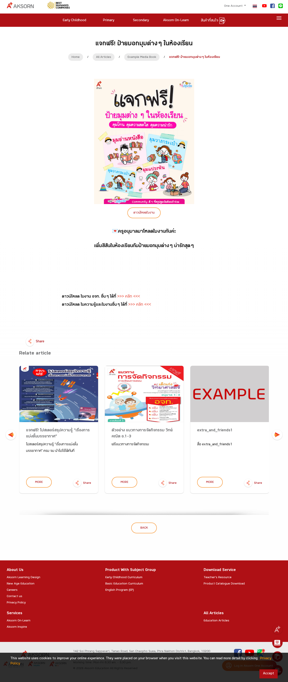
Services (14, 613)
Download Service (220, 570)
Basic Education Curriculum (124, 584)
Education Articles (216, 621)
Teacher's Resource (218, 577)
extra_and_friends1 (215, 430)
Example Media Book (142, 57)
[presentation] (11, 435)
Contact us (14, 596)
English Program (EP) (119, 590)
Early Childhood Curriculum (123, 577)
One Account (233, 6)
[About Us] (277, 629)
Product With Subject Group (130, 570)
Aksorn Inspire (17, 627)
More (39, 482)
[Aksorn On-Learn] (277, 643)
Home (76, 57)
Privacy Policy (16, 603)
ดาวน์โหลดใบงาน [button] (144, 213)
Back (144, 528)
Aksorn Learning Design (23, 577)
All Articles (103, 57)
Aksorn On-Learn (18, 621)
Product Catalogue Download (224, 584)
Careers (12, 590)
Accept (268, 673)
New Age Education (20, 584)
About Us (15, 570)
